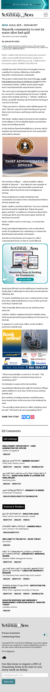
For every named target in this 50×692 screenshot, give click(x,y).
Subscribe (8, 681)
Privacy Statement (11, 633)
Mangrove (10, 651)
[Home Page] (17, 15)
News (5, 25)
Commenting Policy (11, 636)
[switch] (45, 634)
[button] (4, 657)
